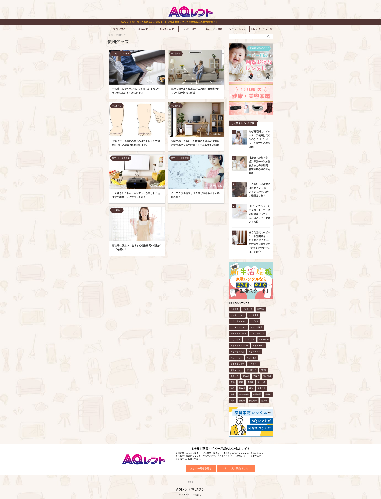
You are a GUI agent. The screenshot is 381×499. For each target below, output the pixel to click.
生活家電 (143, 29)
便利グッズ (251, 370)
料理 (233, 388)
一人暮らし (253, 364)
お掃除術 (234, 309)
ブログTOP (119, 29)
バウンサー (235, 339)
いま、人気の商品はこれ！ (236, 468)
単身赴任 (234, 376)
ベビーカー (264, 339)
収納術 (246, 376)
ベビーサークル (237, 352)
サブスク (254, 321)
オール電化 (253, 315)
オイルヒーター (237, 315)
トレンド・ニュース (261, 29)
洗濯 (233, 394)
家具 (233, 382)
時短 (251, 388)
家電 (241, 382)
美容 (233, 400)
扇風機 (250, 382)
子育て (256, 376)
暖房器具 (261, 388)
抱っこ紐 (261, 382)
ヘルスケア (249, 339)
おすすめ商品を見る (201, 468)
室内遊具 (267, 376)
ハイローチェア (257, 333)
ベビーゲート (258, 346)
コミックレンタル (238, 321)
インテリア (248, 309)
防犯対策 (253, 400)
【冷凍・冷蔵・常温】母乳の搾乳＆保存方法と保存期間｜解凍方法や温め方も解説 (259, 165)
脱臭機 (242, 400)
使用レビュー (236, 370)
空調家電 (257, 394)
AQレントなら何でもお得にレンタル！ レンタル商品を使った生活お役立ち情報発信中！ (136, 22)
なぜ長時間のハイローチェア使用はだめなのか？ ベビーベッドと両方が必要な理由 (259, 139)
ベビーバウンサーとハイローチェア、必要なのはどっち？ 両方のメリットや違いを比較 (259, 214)
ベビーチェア (254, 352)
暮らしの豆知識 (214, 29)
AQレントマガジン (190, 489)
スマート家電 (256, 327)
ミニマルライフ (237, 364)
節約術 (268, 394)
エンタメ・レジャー (237, 29)
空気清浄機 (244, 394)
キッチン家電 (167, 29)
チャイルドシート (238, 333)
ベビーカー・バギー (239, 346)
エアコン (261, 309)
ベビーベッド (236, 358)
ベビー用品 (190, 29)
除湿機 (264, 400)
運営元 (190, 482)
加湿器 (264, 370)
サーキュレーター (238, 327)
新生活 (242, 388)
